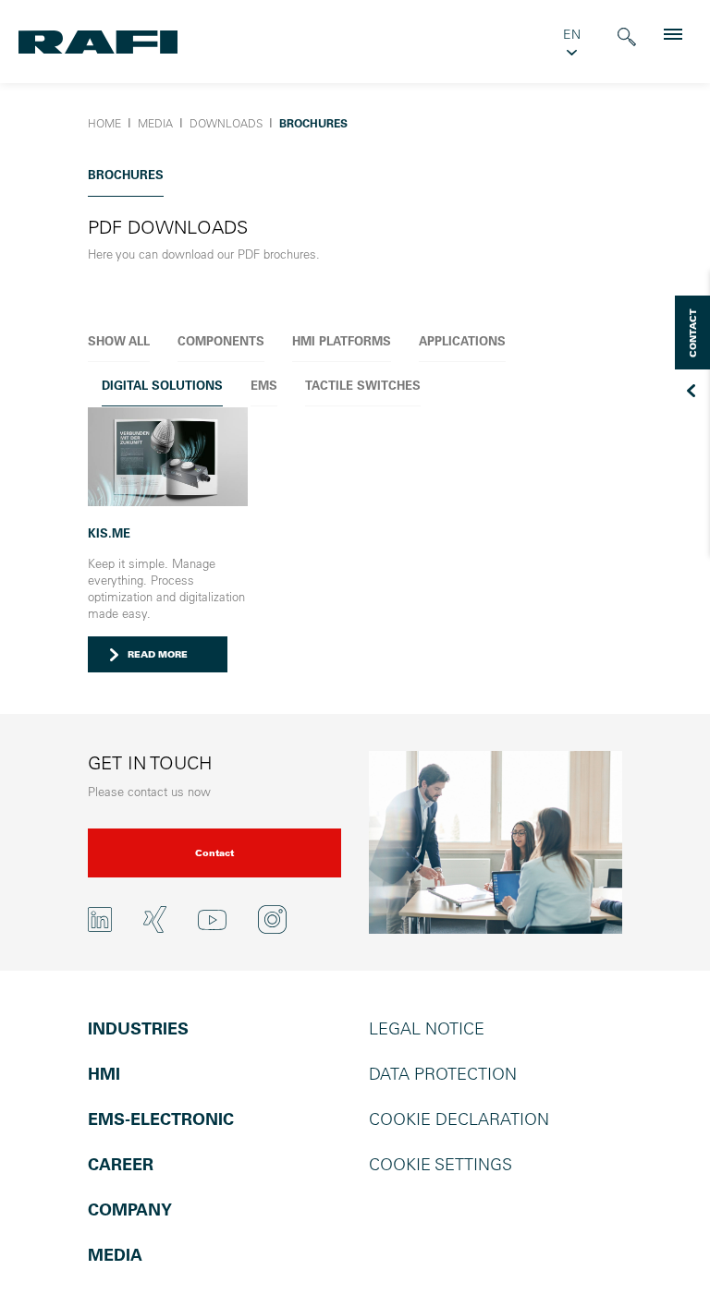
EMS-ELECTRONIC (161, 1119)
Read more (158, 654)
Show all (119, 340)
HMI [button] (104, 1073)
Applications (462, 340)
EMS (264, 385)
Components (221, 340)
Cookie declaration (459, 1119)
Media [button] (115, 1254)
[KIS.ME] (168, 454)
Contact (214, 853)
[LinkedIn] (100, 919)
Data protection (443, 1073)
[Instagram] (272, 919)
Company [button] (130, 1209)
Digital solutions (162, 385)
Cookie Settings (440, 1164)
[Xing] (154, 919)
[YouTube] (212, 918)
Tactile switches (363, 385)
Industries (138, 1028)
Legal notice (426, 1028)
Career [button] (120, 1164)
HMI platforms (341, 340)
